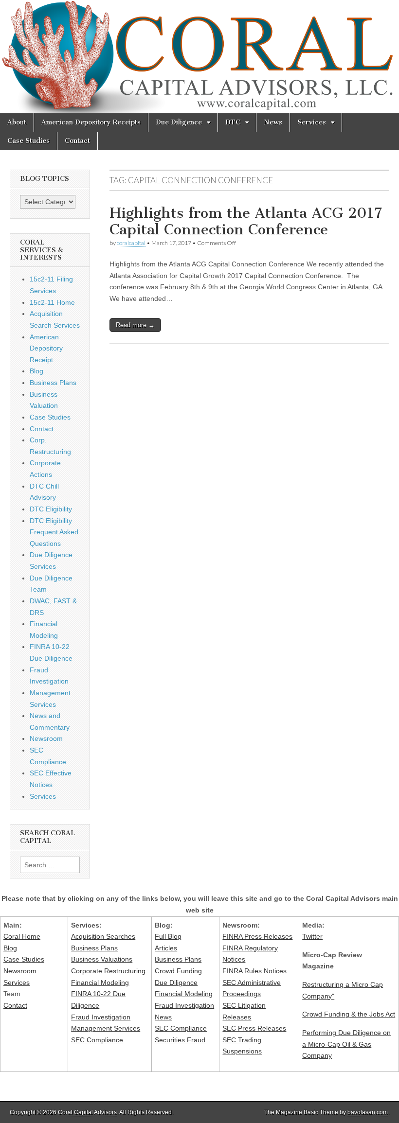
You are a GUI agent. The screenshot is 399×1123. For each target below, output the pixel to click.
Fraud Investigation (100, 1017)
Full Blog (168, 936)
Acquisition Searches (103, 936)
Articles (166, 948)
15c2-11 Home (52, 302)
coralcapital (131, 242)
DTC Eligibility (51, 509)
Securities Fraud (180, 1040)
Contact (77, 141)
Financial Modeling (100, 982)
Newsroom (46, 738)
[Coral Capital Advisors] (199, 56)
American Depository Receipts (91, 122)
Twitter (312, 936)
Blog (36, 371)
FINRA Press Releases (257, 936)
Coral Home (21, 936)
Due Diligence (179, 122)
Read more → (135, 325)
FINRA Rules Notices (254, 971)
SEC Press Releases (254, 1028)
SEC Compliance (97, 1040)
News (273, 122)
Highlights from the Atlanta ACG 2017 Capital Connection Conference (245, 221)
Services (311, 122)
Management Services (105, 1028)
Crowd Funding (178, 971)
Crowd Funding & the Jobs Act (348, 1014)
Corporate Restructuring (108, 971)
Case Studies (28, 141)
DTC (232, 122)
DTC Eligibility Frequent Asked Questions (54, 532)
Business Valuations (101, 959)
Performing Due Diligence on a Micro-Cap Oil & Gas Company (346, 1044)
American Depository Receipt (46, 348)
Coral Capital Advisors (87, 1112)
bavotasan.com (367, 1112)
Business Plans (53, 382)
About (16, 122)
